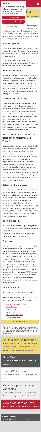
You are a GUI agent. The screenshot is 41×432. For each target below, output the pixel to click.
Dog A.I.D (9, 254)
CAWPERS (28, 419)
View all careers (20, 321)
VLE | (24, 419)
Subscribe (5, 419)
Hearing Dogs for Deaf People (16, 304)
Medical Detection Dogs (14, 315)
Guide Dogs (10, 312)
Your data (18, 419)
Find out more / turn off (13, 26)
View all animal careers (33, 16)
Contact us (12, 419)
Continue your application (9, 416)
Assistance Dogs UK (13, 317)
